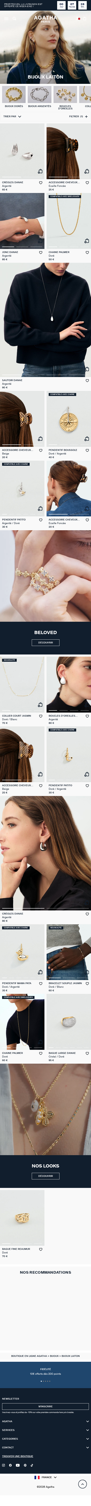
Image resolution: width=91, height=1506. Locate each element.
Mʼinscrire (46, 1406)
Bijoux (54, 1356)
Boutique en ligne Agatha (29, 1356)
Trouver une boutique (17, 1456)
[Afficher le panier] (85, 19)
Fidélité (45, 1371)
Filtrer (76, 116)
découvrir (45, 643)
